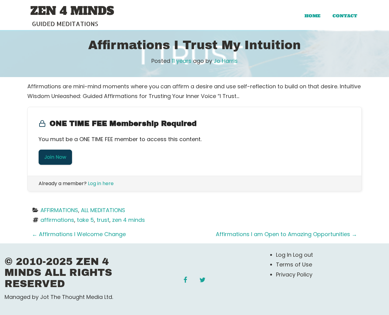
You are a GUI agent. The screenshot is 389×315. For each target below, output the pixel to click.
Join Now (55, 157)
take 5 (85, 220)
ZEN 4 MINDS (72, 11)
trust (103, 220)
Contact (344, 16)
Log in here (101, 183)
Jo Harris (226, 61)
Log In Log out (294, 255)
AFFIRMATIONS (59, 210)
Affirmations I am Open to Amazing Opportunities (286, 234)
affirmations (57, 220)
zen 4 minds (128, 220)
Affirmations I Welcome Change (79, 234)
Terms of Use (294, 264)
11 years (181, 61)
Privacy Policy (294, 274)
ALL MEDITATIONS (103, 210)
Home (312, 16)
